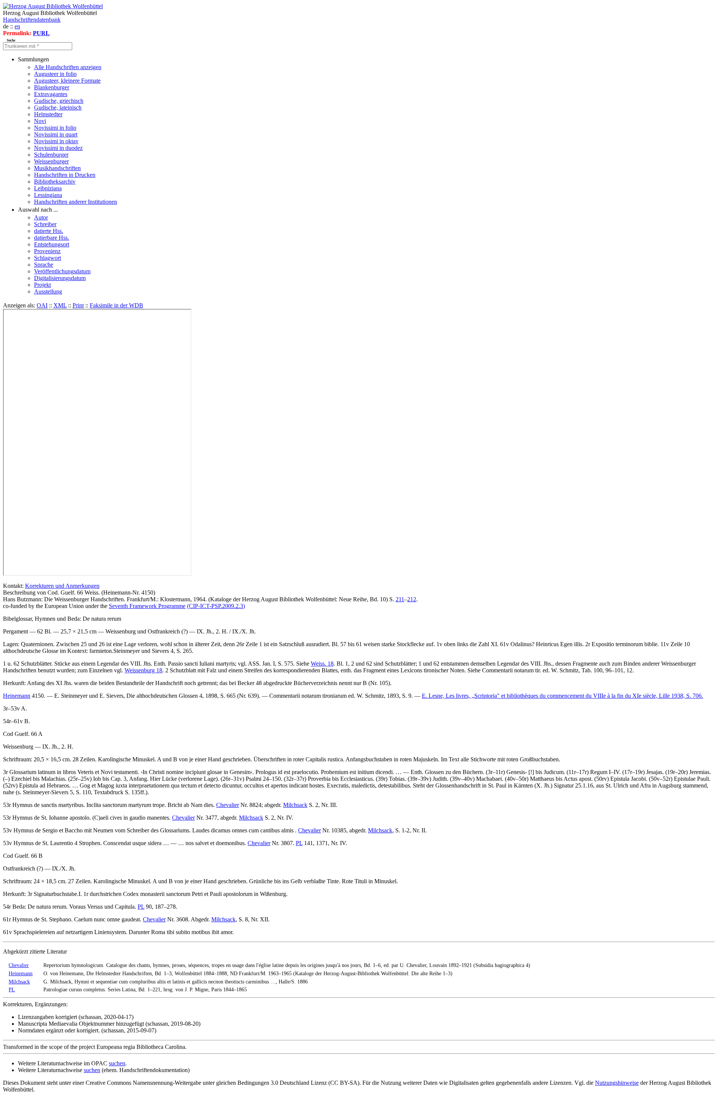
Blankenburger (51, 87)
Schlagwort (47, 258)
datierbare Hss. (51, 237)
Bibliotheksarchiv (55, 181)
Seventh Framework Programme (147, 606)
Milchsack (295, 805)
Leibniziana (48, 188)
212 (411, 599)
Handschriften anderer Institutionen (75, 202)
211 (400, 599)
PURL (41, 33)
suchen (117, 1063)
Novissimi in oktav (56, 141)
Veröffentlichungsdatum (62, 271)
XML (60, 305)
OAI (42, 305)
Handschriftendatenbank (32, 19)
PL (299, 843)
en (17, 26)
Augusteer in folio (55, 74)
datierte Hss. (48, 231)
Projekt (42, 285)
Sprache (43, 264)
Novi (40, 121)
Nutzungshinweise (617, 1083)
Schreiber (45, 224)
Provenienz (47, 251)
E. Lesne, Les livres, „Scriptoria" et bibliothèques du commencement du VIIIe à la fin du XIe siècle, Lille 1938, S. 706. (562, 696)
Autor (41, 217)
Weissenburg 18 (143, 670)
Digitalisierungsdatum (60, 278)
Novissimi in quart (55, 134)
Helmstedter (48, 114)
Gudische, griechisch (58, 101)
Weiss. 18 (322, 663)
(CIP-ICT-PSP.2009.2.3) (216, 606)
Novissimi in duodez (58, 148)
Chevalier (227, 805)
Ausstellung (48, 291)
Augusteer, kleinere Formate (67, 80)
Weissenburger (51, 161)
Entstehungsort (51, 244)
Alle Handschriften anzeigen (67, 67)
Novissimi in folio (55, 128)
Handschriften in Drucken (64, 175)
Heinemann (16, 696)
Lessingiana (48, 195)
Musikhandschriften (57, 168)
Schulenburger (51, 154)
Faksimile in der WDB (116, 305)
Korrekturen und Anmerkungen (62, 586)
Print (78, 305)
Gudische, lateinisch (58, 107)
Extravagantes (50, 94)
